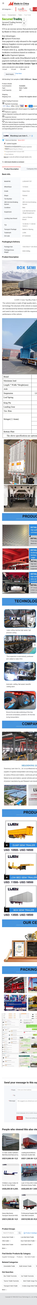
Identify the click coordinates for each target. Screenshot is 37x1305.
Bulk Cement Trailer (25, 1266)
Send (19, 1118)
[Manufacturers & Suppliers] (18, 4)
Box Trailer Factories (10, 1276)
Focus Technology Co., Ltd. (26, 1297)
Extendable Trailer (9, 1266)
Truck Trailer (27, 15)
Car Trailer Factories (27, 1276)
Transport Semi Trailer (11, 1286)
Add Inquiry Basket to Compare (14, 162)
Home (3, 15)
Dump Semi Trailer (7, 1237)
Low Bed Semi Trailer (27, 1237)
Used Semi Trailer (26, 1244)
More (4, 1290)
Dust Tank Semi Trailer (28, 1241)
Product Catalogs (31, 1233)
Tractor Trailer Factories (11, 1281)
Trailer (20, 15)
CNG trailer (5, 1241)
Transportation (12, 15)
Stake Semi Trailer (7, 1244)
